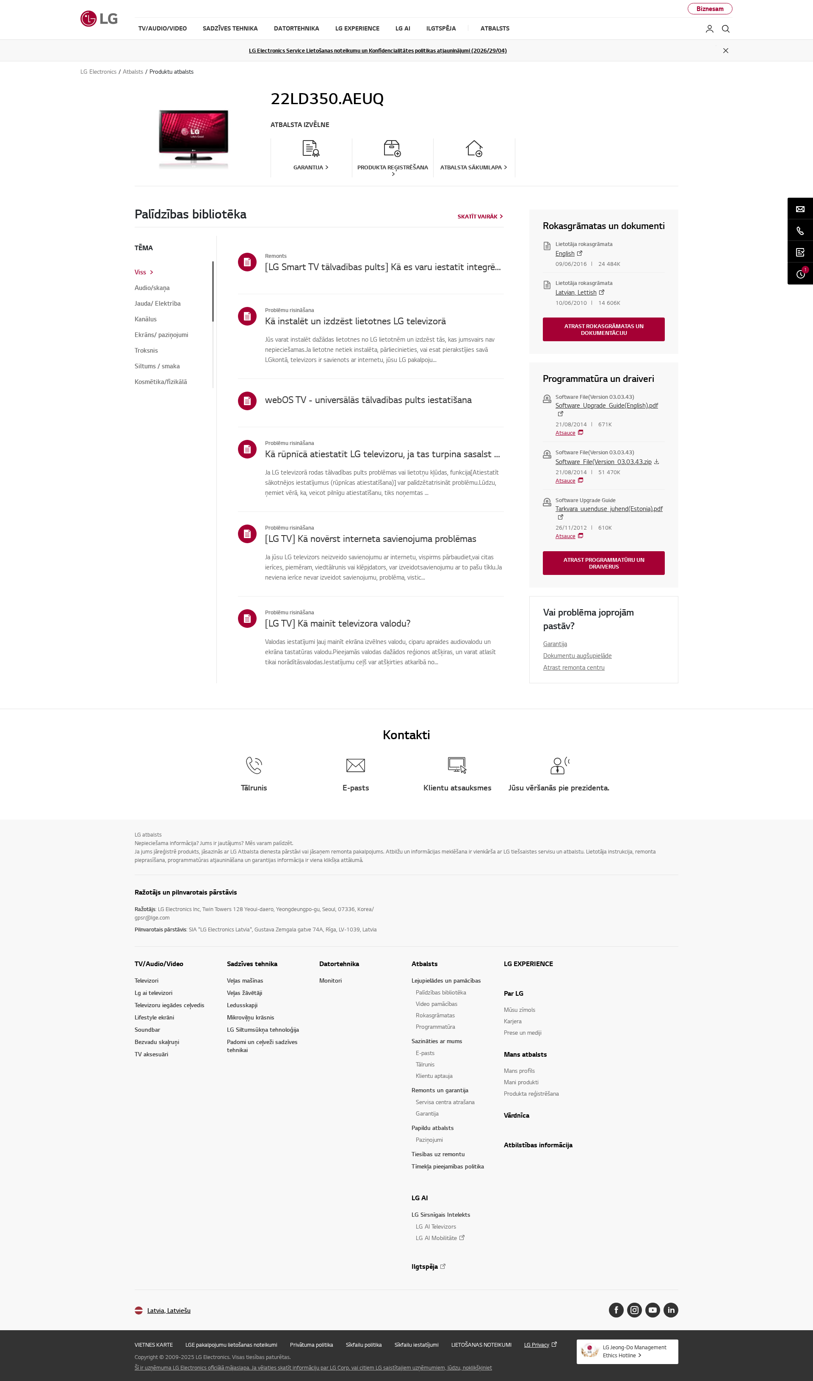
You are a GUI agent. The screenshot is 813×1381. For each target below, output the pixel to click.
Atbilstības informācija (538, 1145)
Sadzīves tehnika (252, 963)
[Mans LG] (710, 29)
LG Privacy (536, 1344)
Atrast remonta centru (574, 667)
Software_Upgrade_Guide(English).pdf (607, 405)
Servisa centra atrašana (445, 1102)
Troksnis (146, 350)
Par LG (513, 993)
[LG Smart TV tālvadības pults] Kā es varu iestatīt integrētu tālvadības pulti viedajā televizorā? (384, 266)
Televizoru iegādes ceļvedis (170, 1005)
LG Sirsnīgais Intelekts (441, 1214)
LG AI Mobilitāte (436, 1237)
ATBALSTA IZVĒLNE (300, 124)
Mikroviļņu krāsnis (250, 1017)
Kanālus (146, 319)
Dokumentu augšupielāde (577, 655)
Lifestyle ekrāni (154, 1017)
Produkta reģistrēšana (531, 1093)
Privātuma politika (311, 1344)
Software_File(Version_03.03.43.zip (604, 461)
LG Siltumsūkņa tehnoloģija (263, 1029)
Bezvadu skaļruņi (157, 1042)
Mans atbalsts (525, 1054)
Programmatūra (435, 1026)
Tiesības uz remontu (438, 1154)
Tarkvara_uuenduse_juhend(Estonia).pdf (609, 508)
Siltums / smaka (157, 366)
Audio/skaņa (152, 287)
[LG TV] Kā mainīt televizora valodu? (338, 622)
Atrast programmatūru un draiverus (604, 563)
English (565, 253)
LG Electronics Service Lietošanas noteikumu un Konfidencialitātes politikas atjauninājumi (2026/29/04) (378, 50)
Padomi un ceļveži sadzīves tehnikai (262, 1046)
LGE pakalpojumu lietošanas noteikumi (231, 1344)
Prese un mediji (523, 1032)
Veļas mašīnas (245, 980)
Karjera (513, 1021)
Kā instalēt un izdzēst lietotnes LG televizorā (355, 320)
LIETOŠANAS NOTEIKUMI (481, 1344)
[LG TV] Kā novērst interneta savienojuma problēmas (370, 538)
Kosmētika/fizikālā (161, 381)
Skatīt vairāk (478, 216)
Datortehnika (339, 963)
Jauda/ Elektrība (158, 303)
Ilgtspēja (425, 1266)
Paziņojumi (429, 1139)
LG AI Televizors (436, 1226)
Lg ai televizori (153, 993)
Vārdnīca (516, 1115)
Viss (140, 272)
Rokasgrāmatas (435, 1015)
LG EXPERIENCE (528, 963)
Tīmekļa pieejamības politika (448, 1166)
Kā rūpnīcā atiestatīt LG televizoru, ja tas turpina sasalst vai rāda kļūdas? (384, 453)
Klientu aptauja (434, 1076)
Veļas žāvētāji (244, 993)
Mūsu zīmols (519, 1009)
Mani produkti (521, 1082)
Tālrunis (425, 1064)
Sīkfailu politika (364, 1344)
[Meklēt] (726, 29)
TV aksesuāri (151, 1054)
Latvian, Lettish (576, 292)
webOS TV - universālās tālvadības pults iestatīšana (368, 399)
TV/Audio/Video (159, 963)
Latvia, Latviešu (169, 1310)
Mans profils (519, 1070)
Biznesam (710, 8)
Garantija (555, 643)
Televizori (146, 980)
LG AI (420, 1197)
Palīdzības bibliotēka (441, 992)
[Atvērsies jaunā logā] (616, 1310)
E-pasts (425, 1053)
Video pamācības (436, 1004)
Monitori (330, 980)
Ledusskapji (242, 1005)
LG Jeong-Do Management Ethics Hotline (634, 1351)
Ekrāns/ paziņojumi (161, 334)
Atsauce (565, 432)
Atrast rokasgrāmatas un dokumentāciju (604, 329)
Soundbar (147, 1029)
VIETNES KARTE (154, 1344)
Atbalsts (425, 963)
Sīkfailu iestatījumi (417, 1344)
